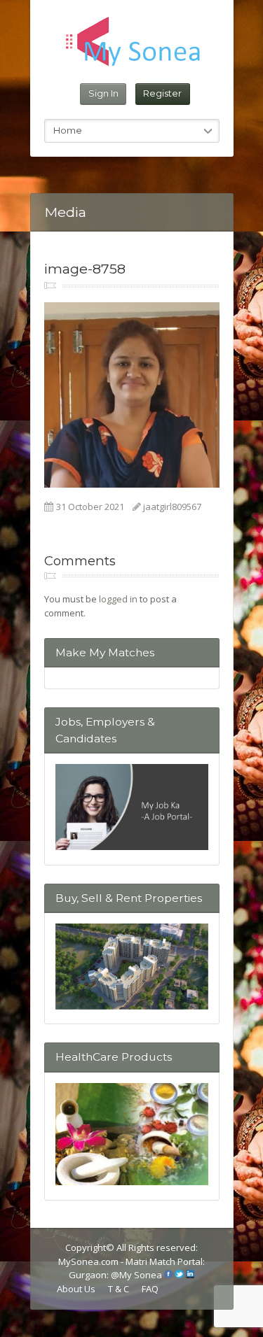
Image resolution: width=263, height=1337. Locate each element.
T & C (118, 1288)
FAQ (150, 1288)
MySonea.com (89, 1261)
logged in (118, 599)
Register (162, 93)
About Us (76, 1288)
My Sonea (140, 1274)
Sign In (103, 93)
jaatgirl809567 (172, 506)
